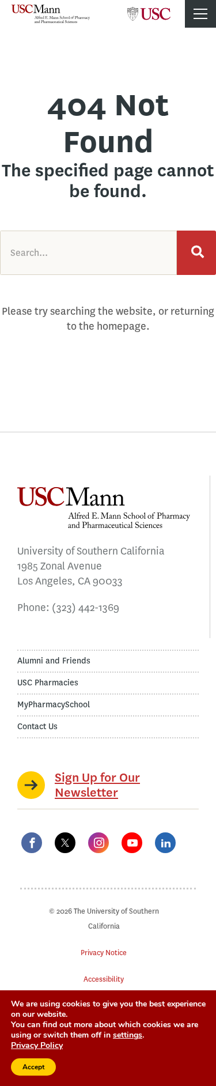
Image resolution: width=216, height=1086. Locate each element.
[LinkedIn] (165, 842)
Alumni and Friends (53, 660)
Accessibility (104, 979)
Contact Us (37, 726)
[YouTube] (132, 842)
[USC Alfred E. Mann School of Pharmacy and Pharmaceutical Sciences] (50, 14)
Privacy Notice (104, 952)
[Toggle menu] (200, 14)
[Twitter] (65, 842)
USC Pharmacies (47, 682)
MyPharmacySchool (53, 704)
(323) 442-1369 (85, 607)
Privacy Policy (37, 1045)
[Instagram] (98, 842)
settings (127, 1035)
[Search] (196, 253)
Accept (33, 1067)
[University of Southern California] (148, 10)
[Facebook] (31, 842)
